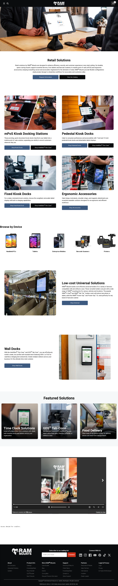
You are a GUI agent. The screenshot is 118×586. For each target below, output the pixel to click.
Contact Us (66, 573)
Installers (83, 573)
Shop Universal (74, 303)
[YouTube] (94, 555)
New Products (30, 576)
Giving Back (45, 573)
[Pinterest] (99, 555)
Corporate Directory (13, 568)
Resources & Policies (86, 565)
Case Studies (45, 565)
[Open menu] (4, 3)
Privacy (101, 568)
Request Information (45, 77)
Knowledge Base (31, 568)
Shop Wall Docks (17, 365)
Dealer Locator (85, 576)
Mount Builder (30, 571)
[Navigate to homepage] (59, 3)
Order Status (66, 568)
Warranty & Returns (68, 565)
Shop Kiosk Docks (17, 147)
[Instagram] (85, 555)
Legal (100, 565)
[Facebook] (90, 555)
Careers (10, 571)
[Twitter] (109, 555)
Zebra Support (67, 576)
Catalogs (29, 565)
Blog (43, 568)
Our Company (11, 565)
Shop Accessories (74, 208)
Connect (72, 554)
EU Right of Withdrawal (105, 571)
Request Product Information (50, 576)
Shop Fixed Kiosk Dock (17, 205)
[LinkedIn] (80, 555)
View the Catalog (72, 77)
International (84, 571)
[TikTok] (104, 555)
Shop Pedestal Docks (74, 145)
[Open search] (7, 3)
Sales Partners (85, 568)
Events (44, 571)
